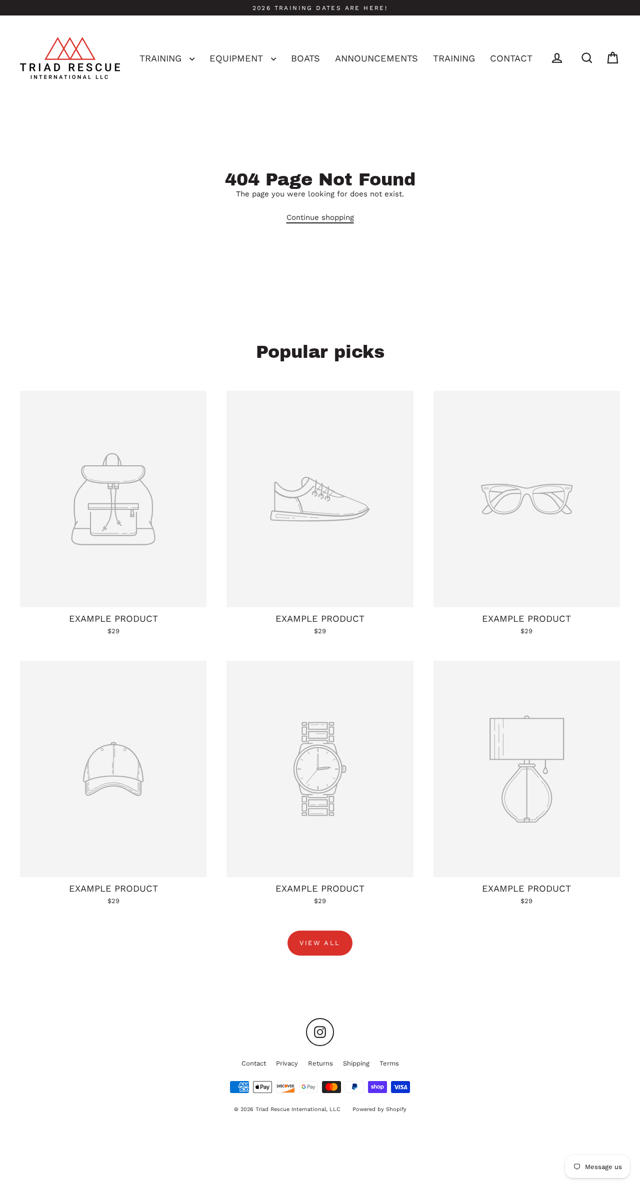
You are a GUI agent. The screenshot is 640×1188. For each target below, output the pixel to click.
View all (320, 943)
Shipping (356, 1063)
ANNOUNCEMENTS (376, 58)
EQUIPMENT (238, 58)
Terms (389, 1063)
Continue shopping (320, 217)
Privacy (287, 1063)
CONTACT (511, 58)
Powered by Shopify (379, 1109)
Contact (254, 1063)
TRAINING (162, 58)
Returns (320, 1063)
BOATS (305, 58)
